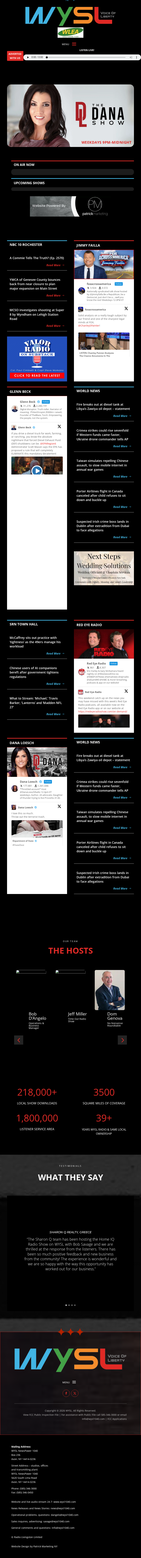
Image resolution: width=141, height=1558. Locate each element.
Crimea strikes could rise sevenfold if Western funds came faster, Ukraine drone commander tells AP (102, 434)
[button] (18, 1040)
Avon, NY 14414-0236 (23, 1482)
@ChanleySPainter (88, 325)
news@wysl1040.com (63, 1508)
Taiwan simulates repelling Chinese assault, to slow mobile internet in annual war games (102, 465)
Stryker (75, 1014)
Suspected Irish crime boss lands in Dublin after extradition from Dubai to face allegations (103, 525)
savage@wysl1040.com (56, 1521)
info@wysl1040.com (63, 1527)
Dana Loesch (25, 807)
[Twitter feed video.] (37, 471)
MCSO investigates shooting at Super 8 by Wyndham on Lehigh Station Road (37, 314)
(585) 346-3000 (28, 1488)
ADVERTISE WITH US (15, 56)
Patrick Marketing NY (45, 1546)
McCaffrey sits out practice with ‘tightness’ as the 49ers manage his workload (35, 642)
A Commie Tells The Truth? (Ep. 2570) (37, 258)
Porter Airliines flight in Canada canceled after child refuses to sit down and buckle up (101, 495)
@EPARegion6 (48, 443)
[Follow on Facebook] (66, 1393)
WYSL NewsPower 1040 (24, 1473)
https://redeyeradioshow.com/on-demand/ (102, 711)
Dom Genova (36, 1016)
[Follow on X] (74, 1393)
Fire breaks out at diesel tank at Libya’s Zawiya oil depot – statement (103, 406)
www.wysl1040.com (64, 1501)
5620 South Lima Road (24, 1477)
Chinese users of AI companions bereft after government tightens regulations (34, 672)
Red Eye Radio (93, 692)
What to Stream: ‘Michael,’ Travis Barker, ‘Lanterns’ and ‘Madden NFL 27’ (36, 702)
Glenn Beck (24, 427)
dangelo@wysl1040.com (64, 1514)
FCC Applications (117, 1419)
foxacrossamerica (95, 309)
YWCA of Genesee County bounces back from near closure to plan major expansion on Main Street (35, 284)
